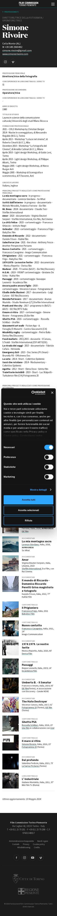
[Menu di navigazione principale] (53, 4)
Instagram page (5, 62)
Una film (25, 728)
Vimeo (41, 858)
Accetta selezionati (28, 510)
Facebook (16, 858)
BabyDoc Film (28, 613)
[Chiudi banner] (52, 393)
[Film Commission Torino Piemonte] (28, 4)
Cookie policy (39, 844)
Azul (52, 728)
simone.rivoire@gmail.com (17, 50)
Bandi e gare (42, 841)
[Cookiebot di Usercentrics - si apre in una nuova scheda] (33, 393)
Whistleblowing (23, 847)
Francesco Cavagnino (32, 628)
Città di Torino (28, 878)
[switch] (48, 457)
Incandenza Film (29, 670)
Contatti (15, 844)
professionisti (11, 12)
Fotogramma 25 (29, 707)
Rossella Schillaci (30, 725)
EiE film (25, 531)
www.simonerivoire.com (15, 53)
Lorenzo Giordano (30, 544)
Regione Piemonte (28, 891)
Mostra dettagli (38, 489)
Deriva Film (27, 653)
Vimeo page (13, 62)
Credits (37, 847)
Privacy (26, 844)
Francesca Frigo (29, 611)
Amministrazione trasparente (21, 841)
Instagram (25, 858)
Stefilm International (31, 568)
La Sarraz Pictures (30, 766)
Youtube (33, 858)
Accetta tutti (28, 499)
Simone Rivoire (29, 744)
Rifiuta (28, 520)
